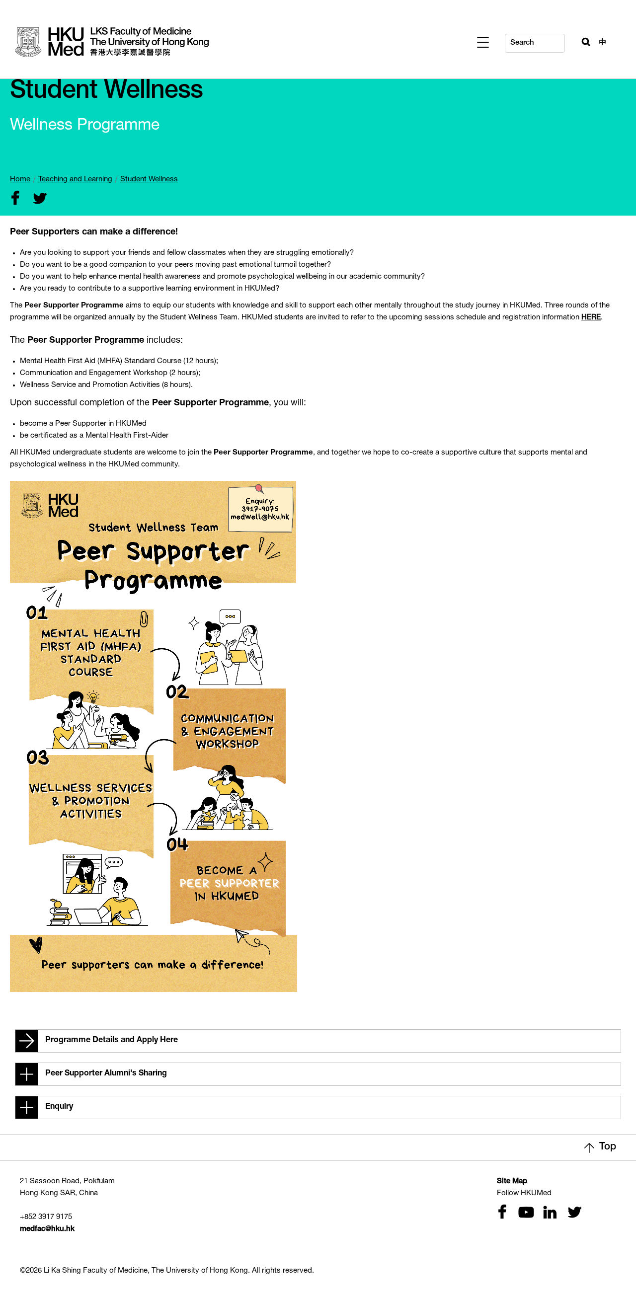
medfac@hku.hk (47, 1229)
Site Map (512, 1181)
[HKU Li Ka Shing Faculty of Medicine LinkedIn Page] (549, 1213)
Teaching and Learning (75, 179)
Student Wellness (149, 179)
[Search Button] (582, 40)
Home (20, 179)
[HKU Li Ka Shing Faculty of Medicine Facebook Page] (502, 1213)
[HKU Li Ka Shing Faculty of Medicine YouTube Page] (525, 1213)
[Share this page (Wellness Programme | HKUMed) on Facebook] (15, 199)
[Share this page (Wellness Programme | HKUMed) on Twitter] (38, 199)
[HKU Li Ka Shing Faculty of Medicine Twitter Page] (572, 1213)
